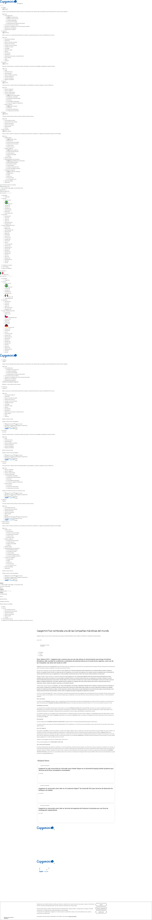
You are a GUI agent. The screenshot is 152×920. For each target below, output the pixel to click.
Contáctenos (41, 841)
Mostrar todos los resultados (6, 604)
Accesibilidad (41, 846)
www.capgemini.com (45, 741)
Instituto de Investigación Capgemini (10, 381)
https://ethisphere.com (48, 753)
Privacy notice (41, 847)
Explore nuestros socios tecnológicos (10, 421)
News (40, 838)
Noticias (6, 113)
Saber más (4, 14)
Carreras (6, 82)
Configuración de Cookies (43, 853)
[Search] (0, 5)
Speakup (40, 856)
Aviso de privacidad (45, 895)
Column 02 (41, 888)
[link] (11, 3)
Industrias (7, 32)
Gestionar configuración (101, 908)
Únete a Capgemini (42, 836)
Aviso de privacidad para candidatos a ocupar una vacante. (49, 849)
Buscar (1, 583)
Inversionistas (41, 843)
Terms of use (41, 844)
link (3, 9)
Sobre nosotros (8, 131)
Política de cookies (42, 855)
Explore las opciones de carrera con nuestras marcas (13, 490)
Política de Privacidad (45, 894)
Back (8, 17)
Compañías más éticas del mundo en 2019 (52, 663)
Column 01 (41, 875)
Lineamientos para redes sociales (45, 852)
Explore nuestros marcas (7, 419)
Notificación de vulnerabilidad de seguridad (47, 850)
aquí (43, 725)
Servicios (6, 63)
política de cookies (72, 916)
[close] (1, 5)
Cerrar (1, 589)
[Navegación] (2, 5)
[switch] (12, 188)
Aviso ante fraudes (42, 858)
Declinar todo (101, 911)
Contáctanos (44, 886)
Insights (6, 9)
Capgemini (54, 659)
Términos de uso (44, 891)
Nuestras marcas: (40, 866)
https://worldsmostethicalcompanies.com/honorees (86, 721)
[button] (7, 268)
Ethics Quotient (83, 708)
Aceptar (101, 904)
